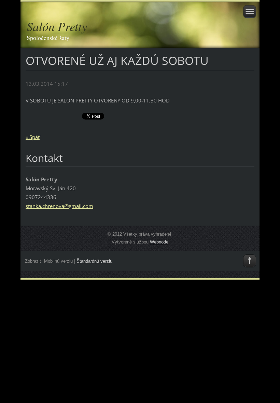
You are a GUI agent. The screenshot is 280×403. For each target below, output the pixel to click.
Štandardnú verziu (94, 261)
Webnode (159, 242)
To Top (249, 260)
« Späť (33, 137)
